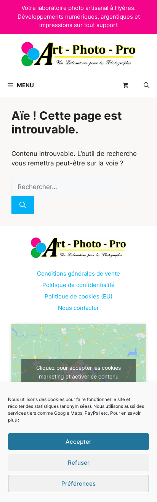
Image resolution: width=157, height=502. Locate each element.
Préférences (78, 483)
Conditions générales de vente (78, 273)
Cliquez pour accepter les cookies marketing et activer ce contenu (78, 372)
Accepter (78, 441)
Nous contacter (78, 307)
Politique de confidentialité (78, 285)
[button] (146, 85)
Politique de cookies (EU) (78, 296)
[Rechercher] (22, 205)
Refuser (79, 462)
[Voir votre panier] (125, 85)
